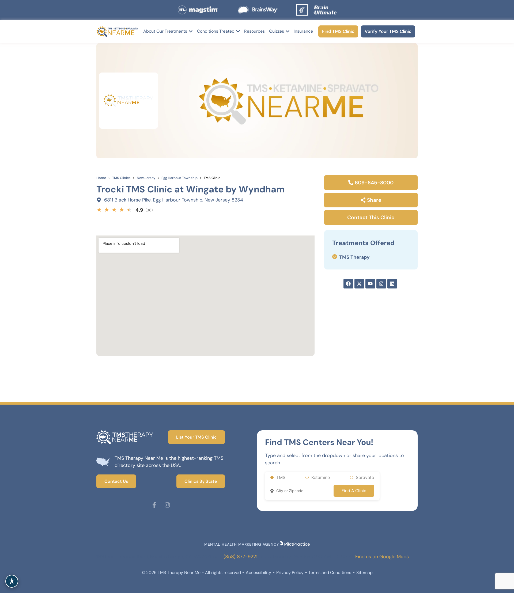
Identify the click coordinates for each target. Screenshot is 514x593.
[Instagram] (381, 283)
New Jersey (146, 178)
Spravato (365, 477)
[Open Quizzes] (287, 31)
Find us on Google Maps (382, 556)
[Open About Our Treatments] (190, 31)
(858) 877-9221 (241, 556)
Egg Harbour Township (179, 178)
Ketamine (320, 477)
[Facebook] (348, 283)
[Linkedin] (392, 283)
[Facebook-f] (154, 505)
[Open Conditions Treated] (238, 31)
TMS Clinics (121, 178)
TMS (280, 477)
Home (101, 178)
